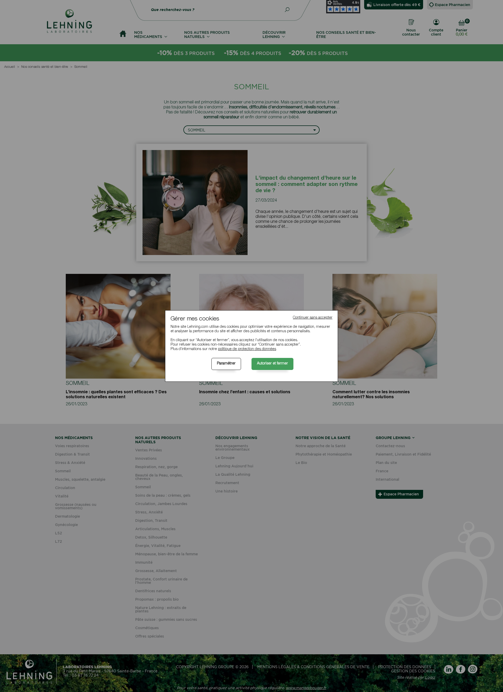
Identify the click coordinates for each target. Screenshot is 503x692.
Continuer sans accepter (312, 318)
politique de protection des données (247, 349)
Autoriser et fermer (272, 364)
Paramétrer (226, 364)
